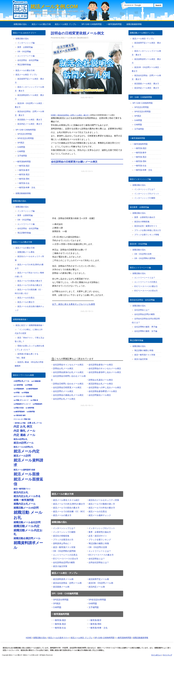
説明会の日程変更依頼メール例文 (77, 33)
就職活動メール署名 (26, 252)
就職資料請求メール (28, 545)
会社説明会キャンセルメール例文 (68, 364)
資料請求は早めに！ (62, 543)
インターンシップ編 (26, 43)
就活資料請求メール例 (63, 579)
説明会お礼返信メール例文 (100, 380)
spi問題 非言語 (19, 408)
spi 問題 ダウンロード (21, 400)
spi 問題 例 (34, 400)
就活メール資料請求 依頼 (24, 470)
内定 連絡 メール (24, 435)
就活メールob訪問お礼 (23, 447)
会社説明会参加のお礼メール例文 (68, 372)
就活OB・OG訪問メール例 (100, 583)
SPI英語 (56, 603)
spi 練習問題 (30, 408)
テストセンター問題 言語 (22, 419)
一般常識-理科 (94, 624)
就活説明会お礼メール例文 (100, 383)
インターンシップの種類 (64, 532)
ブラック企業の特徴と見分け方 (147, 230)
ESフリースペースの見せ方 (65, 558)
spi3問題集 (25, 392)
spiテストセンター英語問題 (23, 396)
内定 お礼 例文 (23, 426)
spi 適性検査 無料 (20, 415)
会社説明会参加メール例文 (100, 364)
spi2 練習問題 (18, 385)
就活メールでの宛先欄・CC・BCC (69, 511)
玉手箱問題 (93, 607)
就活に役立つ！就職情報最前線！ (29, 325)
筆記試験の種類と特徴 (98, 543)
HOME (29, 638)
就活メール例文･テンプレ (65, 24)
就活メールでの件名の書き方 (101, 508)
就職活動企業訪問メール (27, 538)
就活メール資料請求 (28, 462)
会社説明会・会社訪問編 (27, 60)
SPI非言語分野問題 (97, 599)
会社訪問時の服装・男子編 (145, 327)
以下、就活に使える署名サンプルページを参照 (73, 304)
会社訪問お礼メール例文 (64, 399)
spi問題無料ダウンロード (22, 404)
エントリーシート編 (26, 56)
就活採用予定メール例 (98, 579)
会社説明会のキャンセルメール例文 (104, 368)
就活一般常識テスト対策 (64, 547)
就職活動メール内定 (27, 526)
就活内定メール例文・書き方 (29, 124)
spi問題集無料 (37, 404)
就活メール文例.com (54, 6)
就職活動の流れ (19, 24)
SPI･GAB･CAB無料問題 (90, 24)
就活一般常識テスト (22, 489)
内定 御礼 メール (24, 430)
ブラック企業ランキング (99, 539)
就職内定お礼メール (25, 503)
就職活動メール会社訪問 (27, 522)
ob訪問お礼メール (21, 381)
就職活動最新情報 (134, 24)
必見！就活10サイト (97, 536)
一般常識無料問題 (113, 24)
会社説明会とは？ (96, 558)
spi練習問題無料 (19, 411)
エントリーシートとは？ (99, 551)
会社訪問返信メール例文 (99, 395)
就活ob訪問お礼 (20, 439)
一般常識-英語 (59, 624)
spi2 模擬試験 (36, 381)
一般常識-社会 (59, 628)
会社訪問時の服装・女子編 (145, 331)
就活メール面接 (27, 474)
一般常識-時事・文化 (98, 628)
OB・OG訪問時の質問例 (64, 551)
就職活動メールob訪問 (26, 507)
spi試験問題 (31, 411)
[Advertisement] (87, 106)
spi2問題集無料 (19, 389)
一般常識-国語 (59, 620)
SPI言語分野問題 (61, 599)
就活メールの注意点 (97, 511)
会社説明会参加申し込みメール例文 (104, 372)
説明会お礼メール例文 (63, 368)
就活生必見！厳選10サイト (145, 226)
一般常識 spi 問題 (20, 423)
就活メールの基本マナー (58, 638)
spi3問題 (17, 392)
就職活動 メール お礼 (28, 515)
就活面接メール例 (61, 587)
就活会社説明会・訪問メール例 (67, 583)
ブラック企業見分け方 (63, 539)
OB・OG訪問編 (24, 51)
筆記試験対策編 (24, 64)
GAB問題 (92, 603)
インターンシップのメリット (101, 528)
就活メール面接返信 (28, 481)
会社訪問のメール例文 (63, 391)
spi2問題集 (28, 385)
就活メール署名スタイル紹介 (66, 500)
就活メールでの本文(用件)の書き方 (69, 504)
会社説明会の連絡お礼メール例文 (68, 395)
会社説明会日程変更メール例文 (67, 387)
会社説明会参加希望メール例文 (102, 391)
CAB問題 (57, 607)
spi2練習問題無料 (32, 389)
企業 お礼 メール (34, 423)
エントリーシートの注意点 (65, 555)
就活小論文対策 (60, 566)
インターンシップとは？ (64, 528)
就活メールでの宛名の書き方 (66, 508)
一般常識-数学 (94, 620)
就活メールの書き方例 (41, 24)
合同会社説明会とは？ (98, 562)
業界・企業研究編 (25, 47)
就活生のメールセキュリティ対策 (103, 500)
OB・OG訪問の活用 (97, 547)
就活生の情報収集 (61, 536)
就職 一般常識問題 (24, 500)
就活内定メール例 (96, 587)
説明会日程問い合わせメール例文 (68, 383)
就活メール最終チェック (99, 515)
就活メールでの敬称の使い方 (101, 504)
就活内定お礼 (21, 492)
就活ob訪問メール (24, 442)
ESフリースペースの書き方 (101, 555)
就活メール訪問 (22, 455)
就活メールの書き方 (62, 515)
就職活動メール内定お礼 (28, 532)
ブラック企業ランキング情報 (146, 235)
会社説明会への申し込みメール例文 (104, 387)
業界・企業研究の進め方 (99, 532)
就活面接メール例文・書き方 (29, 119)
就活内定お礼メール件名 (27, 496)
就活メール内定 (27, 451)
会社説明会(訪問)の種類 (64, 562)
